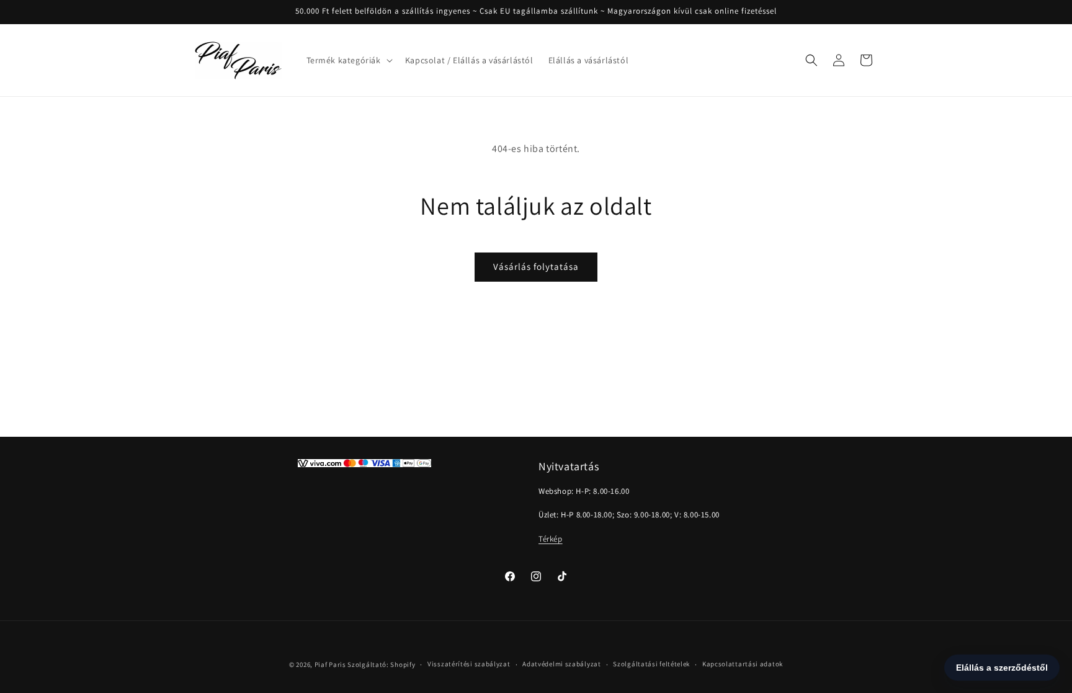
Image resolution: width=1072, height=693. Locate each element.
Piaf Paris (330, 664)
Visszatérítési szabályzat (469, 663)
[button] (348, 60)
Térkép (550, 539)
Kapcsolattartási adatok (742, 663)
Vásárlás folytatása (536, 266)
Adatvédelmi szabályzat (561, 663)
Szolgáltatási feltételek (651, 663)
